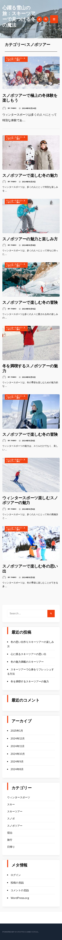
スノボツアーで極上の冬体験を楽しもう (30, 97)
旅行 (18, 60)
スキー (11, 804)
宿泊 (9, 832)
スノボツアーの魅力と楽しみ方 (30, 239)
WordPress (21, 932)
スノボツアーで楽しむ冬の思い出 (30, 568)
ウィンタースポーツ (14, 58)
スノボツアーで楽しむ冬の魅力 (30, 175)
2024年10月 (18, 753)
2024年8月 (17, 769)
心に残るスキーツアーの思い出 (28, 654)
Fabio (13, 108)
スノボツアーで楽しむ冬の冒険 (30, 302)
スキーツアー (14, 811)
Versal (34, 932)
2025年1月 (17, 730)
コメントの (20, 890)
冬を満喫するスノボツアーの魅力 (30, 368)
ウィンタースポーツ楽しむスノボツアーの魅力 (30, 500)
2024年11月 (17, 746)
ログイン (16, 875)
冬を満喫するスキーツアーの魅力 (30, 681)
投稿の (17, 882)
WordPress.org (20, 898)
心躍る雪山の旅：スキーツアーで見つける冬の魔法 (18, 16)
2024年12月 (18, 738)
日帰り (11, 846)
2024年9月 (17, 761)
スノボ (11, 818)
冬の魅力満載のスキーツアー (27, 661)
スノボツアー (14, 825)
